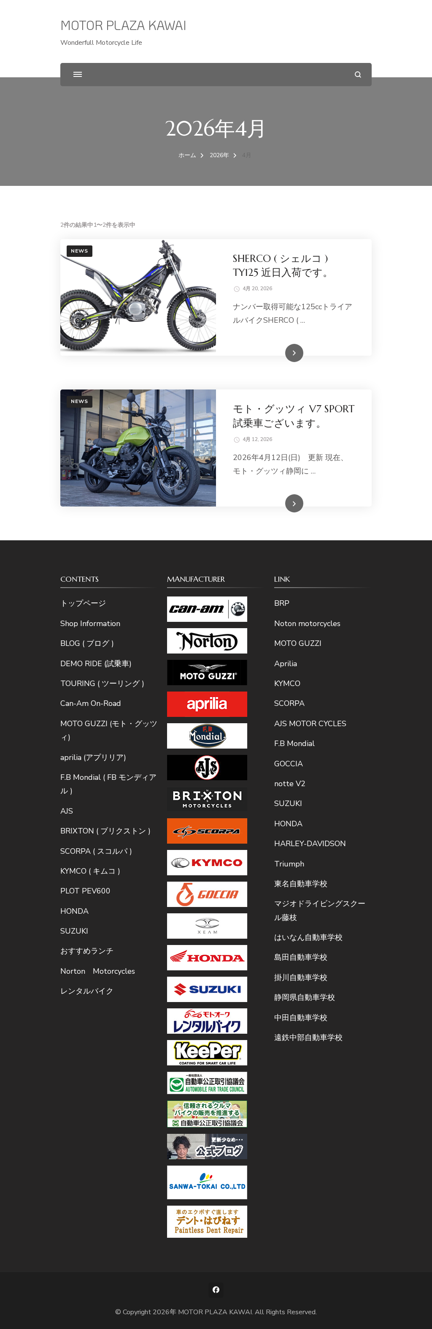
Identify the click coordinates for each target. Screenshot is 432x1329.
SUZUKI (74, 931)
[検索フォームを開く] (357, 74)
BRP (281, 603)
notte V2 (289, 784)
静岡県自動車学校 (304, 997)
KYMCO (287, 683)
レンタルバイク (86, 991)
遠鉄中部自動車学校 (308, 1037)
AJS (66, 811)
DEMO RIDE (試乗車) (96, 664)
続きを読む (281, 353)
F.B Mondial (294, 743)
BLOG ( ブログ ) (87, 643)
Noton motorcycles (307, 623)
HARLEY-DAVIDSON (310, 844)
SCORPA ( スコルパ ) (96, 851)
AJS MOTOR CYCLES (310, 724)
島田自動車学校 (300, 957)
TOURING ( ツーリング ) (102, 683)
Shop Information (90, 623)
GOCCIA (288, 764)
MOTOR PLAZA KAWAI (123, 25)
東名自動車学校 (300, 884)
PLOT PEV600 (85, 891)
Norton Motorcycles (97, 971)
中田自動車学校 (300, 1018)
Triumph (289, 864)
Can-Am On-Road (90, 703)
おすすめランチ (86, 951)
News (79, 251)
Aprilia (285, 664)
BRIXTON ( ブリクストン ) (105, 831)
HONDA (74, 911)
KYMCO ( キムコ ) (90, 871)
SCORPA (289, 703)
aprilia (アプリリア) (93, 757)
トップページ (83, 603)
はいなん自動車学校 (308, 937)
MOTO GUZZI (297, 643)
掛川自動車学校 (300, 977)
